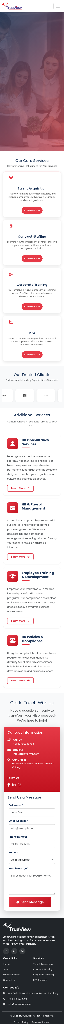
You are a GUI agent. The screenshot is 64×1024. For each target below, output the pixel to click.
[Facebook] (6, 951)
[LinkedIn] (14, 951)
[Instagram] (22, 951)
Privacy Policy (21, 1022)
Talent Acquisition (43, 964)
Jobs (5, 969)
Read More (30, 210)
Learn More (18, 488)
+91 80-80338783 (23, 744)
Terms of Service (41, 1022)
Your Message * (19, 868)
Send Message (32, 902)
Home (6, 964)
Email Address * (18, 821)
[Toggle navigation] (57, 6)
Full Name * (16, 805)
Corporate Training (43, 974)
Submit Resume (11, 974)
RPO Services (40, 980)
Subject (13, 852)
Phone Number (18, 837)
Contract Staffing (43, 969)
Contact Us (9, 980)
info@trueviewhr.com (26, 754)
